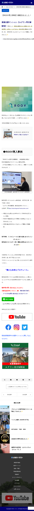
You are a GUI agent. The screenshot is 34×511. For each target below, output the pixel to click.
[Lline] (17, 379)
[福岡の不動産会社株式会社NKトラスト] (17, 458)
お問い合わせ (17, 489)
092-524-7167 (24, 290)
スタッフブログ (17, 486)
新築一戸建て (17, 468)
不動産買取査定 (17, 471)
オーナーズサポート (17, 477)
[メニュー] (31, 2)
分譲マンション (17, 465)
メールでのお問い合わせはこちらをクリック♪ (15, 293)
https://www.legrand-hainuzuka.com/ (18, 208)
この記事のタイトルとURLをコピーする (17, 386)
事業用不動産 (17, 462)
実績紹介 (17, 474)
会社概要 (17, 480)
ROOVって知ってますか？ (21, 134)
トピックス (17, 483)
